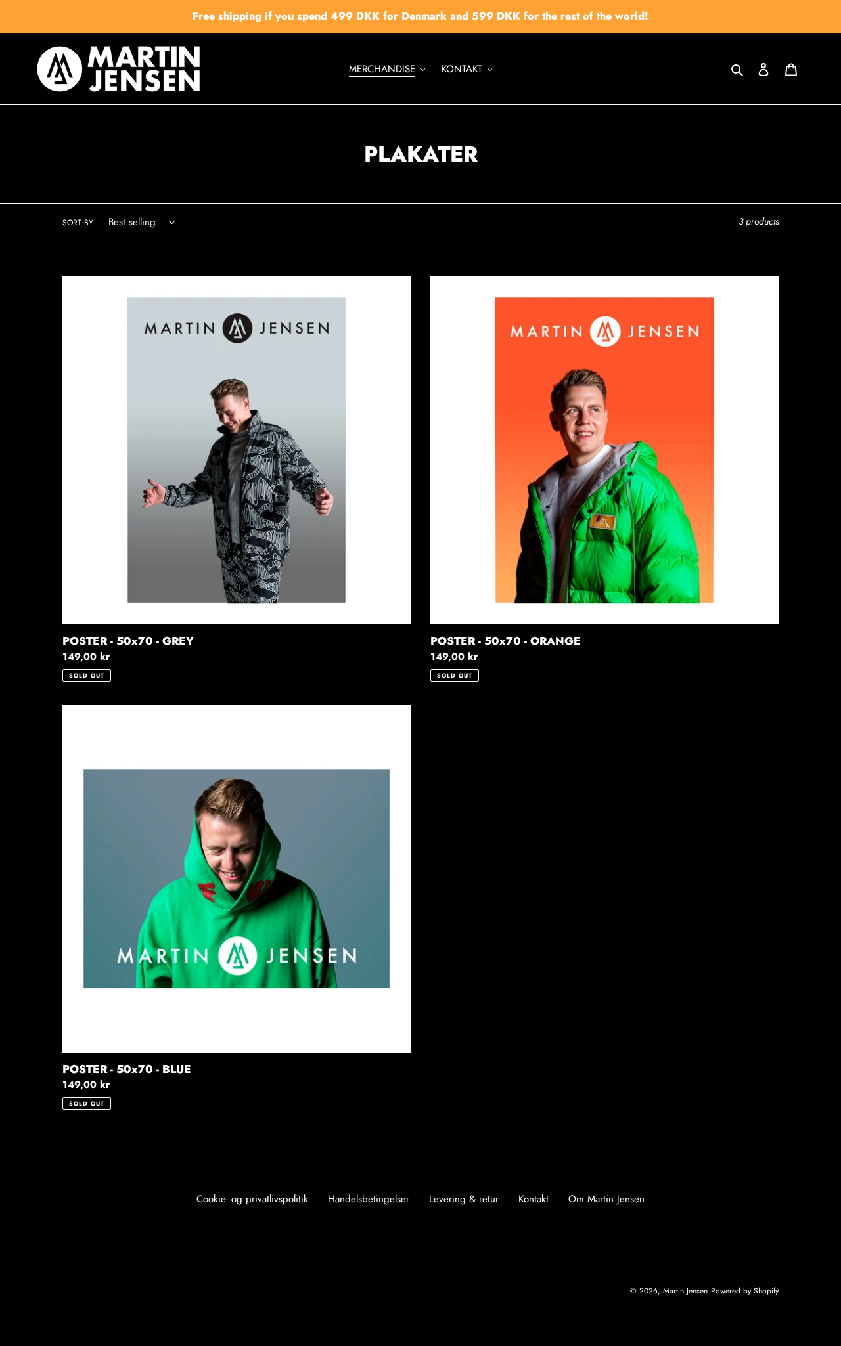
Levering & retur (464, 1199)
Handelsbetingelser (368, 1199)
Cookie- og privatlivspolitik (252, 1199)
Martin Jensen (685, 1291)
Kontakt (533, 1199)
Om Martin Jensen (606, 1199)
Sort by (77, 222)
